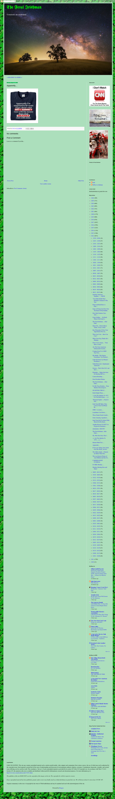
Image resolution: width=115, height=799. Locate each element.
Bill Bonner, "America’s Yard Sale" (98, 589)
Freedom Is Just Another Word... (98, 643)
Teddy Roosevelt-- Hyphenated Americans (101, 364)
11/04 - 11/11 (96, 260)
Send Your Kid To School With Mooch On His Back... (101, 421)
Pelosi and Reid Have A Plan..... (99, 305)
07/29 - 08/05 (96, 475)
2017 (92, 222)
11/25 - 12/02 (96, 252)
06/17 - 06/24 (96, 491)
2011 (92, 559)
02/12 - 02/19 (96, 540)
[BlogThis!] (28, 128)
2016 (92, 225)
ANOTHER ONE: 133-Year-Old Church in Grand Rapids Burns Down (99, 605)
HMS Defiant (95, 673)
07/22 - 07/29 (96, 477)
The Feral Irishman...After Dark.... (99, 432)
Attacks (93, 687)
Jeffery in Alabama (98, 185)
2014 (92, 230)
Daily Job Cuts (95, 731)
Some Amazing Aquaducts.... (100, 418)
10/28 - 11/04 (96, 262)
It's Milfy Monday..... (98, 464)
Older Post (81, 181)
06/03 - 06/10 (96, 496)
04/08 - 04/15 (96, 518)
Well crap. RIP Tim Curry (97, 712)
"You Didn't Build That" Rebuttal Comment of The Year (100, 300)
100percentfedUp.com (97, 569)
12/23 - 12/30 (96, 241)
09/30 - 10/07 (96, 273)
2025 (92, 201)
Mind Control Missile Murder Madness (99, 704)
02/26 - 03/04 (96, 534)
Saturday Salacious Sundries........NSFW (99, 295)
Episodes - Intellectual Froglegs (97, 734)
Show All (107, 651)
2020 (92, 214)
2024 (92, 203)
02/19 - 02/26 (96, 537)
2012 (92, 236)
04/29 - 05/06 (96, 510)
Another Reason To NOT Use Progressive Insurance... (101, 425)
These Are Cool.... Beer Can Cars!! (100, 335)
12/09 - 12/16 (96, 246)
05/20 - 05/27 (96, 502)
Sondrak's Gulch (96, 692)
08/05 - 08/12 (96, 472)
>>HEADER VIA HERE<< (14, 77)
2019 (92, 217)
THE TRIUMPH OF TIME (98, 674)
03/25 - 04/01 (96, 523)
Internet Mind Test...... (98, 442)
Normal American (96, 741)
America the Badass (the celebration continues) (97, 737)
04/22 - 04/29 (96, 512)
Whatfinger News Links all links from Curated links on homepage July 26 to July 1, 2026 (99, 750)
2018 (92, 219)
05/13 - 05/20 (96, 504)
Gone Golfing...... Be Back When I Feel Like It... (100, 318)
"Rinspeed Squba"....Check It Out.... (100, 400)
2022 (92, 209)
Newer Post (10, 181)
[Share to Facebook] (31, 128)
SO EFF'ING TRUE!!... (99, 390)
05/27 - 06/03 (96, 499)
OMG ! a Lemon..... (98, 410)
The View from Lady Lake (98, 621)
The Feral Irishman (24, 7)
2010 (92, 562)
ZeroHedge (94, 755)
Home (45, 181)
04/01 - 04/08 (96, 521)
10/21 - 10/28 (96, 265)
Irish (94, 182)
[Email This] (26, 128)
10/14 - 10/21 (96, 268)
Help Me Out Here (96, 699)
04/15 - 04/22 (96, 515)
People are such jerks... (97, 622)
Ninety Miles (94, 626)
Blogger (61, 788)
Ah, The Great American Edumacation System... (99, 347)
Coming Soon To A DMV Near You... (100, 352)
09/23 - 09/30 (96, 276)
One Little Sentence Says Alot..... (99, 314)
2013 (92, 233)
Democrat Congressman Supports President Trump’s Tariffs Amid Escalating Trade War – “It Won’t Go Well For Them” (99, 573)
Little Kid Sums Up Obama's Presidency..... (100, 360)
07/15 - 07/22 (96, 480)
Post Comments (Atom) (20, 188)
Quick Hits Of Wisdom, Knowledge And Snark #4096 (99, 628)
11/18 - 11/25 (96, 254)
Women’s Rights (95, 693)
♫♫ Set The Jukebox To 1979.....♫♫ (99, 439)
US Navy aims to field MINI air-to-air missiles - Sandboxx (99, 637)
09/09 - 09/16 (96, 281)
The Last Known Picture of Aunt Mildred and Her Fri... (101, 457)
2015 (92, 227)
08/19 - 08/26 (96, 289)
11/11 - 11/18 (96, 257)
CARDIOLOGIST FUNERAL (98, 461)
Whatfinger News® (96, 746)
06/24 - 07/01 (96, 488)
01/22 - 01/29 (96, 548)
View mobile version (45, 184)
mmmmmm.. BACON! (99, 429)
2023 (92, 206)
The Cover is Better (96, 718)
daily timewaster (95, 581)
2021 (92, 211)
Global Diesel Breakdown (97, 681)
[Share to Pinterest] (33, 128)
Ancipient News (95, 729)
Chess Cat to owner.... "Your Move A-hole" (100, 343)
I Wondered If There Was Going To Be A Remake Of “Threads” (99, 615)
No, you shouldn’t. (96, 668)
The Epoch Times (96, 744)
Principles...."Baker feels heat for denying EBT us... (100, 373)
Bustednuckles (95, 667)
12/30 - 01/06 (96, 238)
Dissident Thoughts (96, 698)
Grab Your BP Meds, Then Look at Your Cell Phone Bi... (100, 405)
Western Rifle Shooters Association (97, 612)
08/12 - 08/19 (96, 292)
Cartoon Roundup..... (98, 376)
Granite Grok (95, 595)
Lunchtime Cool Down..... (100, 412)
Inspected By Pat (96, 717)
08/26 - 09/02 (96, 287)
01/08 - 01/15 (96, 553)
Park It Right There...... (99, 393)
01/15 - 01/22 (96, 550)
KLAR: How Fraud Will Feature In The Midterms (99, 597)
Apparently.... (96, 445)
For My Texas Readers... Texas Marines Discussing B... (101, 386)
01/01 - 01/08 (96, 556)
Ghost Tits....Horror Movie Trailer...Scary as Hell (100, 326)
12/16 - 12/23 (96, 243)
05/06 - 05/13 (96, 507)
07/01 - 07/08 (96, 485)
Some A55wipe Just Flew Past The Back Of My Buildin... (101, 309)
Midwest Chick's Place (97, 711)
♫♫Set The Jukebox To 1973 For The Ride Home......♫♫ (101, 396)
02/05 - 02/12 (96, 542)
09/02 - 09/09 (96, 284)
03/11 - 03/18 (96, 529)
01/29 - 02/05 (96, 545)
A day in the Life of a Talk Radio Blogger (98, 634)
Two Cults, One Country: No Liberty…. (98, 646)
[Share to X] (30, 128)
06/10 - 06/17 (96, 494)
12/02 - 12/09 (96, 249)
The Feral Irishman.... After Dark (100, 322)
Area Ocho (94, 686)
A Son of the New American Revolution (99, 679)
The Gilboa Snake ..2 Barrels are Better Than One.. (100, 452)
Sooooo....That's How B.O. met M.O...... (101, 369)
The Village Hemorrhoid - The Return (98, 658)
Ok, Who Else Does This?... (100, 435)
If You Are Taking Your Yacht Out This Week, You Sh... (101, 448)
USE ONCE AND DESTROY (98, 706)
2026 (92, 198)
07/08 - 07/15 (96, 483)
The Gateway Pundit (97, 602)
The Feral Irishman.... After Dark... (100, 382)
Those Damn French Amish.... (101, 415)
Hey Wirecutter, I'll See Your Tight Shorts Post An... (100, 330)
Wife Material (94, 583)
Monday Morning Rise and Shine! (100, 468)
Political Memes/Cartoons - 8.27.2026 (98, 661)
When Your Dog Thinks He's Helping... (100, 339)
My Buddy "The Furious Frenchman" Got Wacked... (100, 356)
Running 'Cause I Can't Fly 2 (99, 587)
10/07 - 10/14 (96, 270)
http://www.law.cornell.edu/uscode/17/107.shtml (19, 773)
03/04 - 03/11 (96, 531)
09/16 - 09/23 (96, 279)
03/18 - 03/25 (96, 526)
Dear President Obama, (99, 379)
